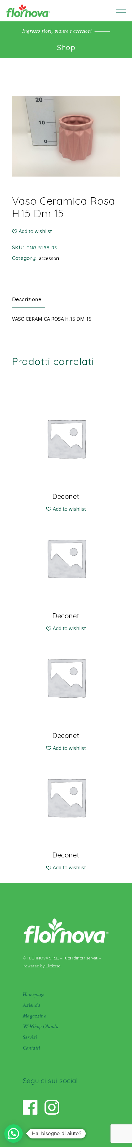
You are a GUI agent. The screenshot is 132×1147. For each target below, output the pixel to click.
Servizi (30, 1037)
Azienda (31, 1005)
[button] (32, 231)
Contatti (31, 1047)
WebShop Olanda (40, 1026)
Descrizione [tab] (27, 299)
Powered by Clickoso (41, 966)
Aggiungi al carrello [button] (66, 495)
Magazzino (34, 1015)
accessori (49, 258)
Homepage (33, 994)
